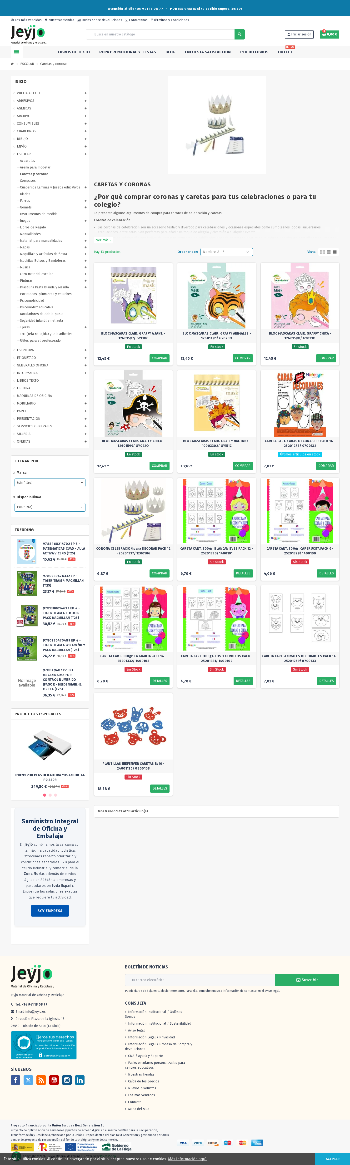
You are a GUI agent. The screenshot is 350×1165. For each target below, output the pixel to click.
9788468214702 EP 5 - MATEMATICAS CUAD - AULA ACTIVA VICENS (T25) (64, 548)
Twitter (28, 1080)
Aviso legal (136, 1030)
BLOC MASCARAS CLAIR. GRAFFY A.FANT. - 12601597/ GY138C (133, 335)
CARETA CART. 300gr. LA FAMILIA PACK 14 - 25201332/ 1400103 (133, 658)
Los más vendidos (26, 20)
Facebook (15, 1080)
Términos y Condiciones (169, 20)
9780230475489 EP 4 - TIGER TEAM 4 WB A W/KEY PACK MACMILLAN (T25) (64, 645)
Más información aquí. (187, 1159)
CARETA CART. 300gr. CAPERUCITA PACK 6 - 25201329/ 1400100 (300, 551)
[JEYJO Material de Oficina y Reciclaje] (28, 34)
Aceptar (333, 1159)
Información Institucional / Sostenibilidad (159, 1024)
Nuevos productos (142, 1088)
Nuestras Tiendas (141, 1074)
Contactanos (138, 20)
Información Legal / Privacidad (151, 1037)
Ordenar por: (187, 252)
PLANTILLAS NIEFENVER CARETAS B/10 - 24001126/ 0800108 (133, 766)
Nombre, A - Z (214, 252)
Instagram (67, 1080)
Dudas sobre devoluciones (101, 20)
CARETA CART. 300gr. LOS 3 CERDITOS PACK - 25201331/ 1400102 (216, 658)
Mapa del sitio (138, 1109)
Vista (311, 252)
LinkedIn (80, 1080)
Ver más (103, 240)
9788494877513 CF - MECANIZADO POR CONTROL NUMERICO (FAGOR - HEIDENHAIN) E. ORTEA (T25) (62, 679)
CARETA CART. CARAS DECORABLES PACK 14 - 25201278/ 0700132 (300, 443)
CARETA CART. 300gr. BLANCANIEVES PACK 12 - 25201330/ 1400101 (216, 551)
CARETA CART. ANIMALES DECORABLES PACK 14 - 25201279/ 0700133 (300, 658)
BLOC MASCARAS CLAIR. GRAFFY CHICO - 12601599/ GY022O (133, 443)
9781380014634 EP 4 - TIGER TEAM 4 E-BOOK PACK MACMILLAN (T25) (61, 613)
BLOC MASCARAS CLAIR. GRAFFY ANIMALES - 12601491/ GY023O (216, 335)
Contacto (134, 1102)
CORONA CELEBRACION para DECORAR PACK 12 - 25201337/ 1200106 (133, 551)
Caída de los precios (143, 1081)
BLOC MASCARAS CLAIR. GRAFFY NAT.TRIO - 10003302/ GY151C (216, 443)
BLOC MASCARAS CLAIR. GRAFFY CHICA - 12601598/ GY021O (300, 335)
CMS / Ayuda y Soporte (145, 1056)
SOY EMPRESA (50, 911)
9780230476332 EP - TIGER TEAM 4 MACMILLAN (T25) (63, 580)
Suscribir (309, 979)
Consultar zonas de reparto (35, 936)
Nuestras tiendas (59, 20)
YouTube (54, 1080)
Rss (41, 1080)
